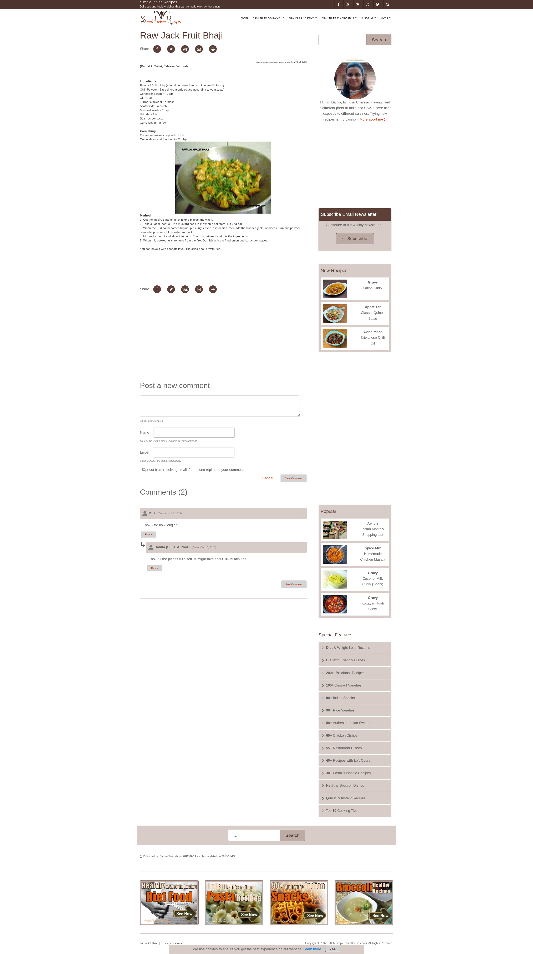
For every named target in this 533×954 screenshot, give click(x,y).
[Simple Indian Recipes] (161, 18)
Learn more (312, 949)
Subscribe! (357, 238)
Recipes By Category (269, 21)
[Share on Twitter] (171, 49)
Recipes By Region (304, 21)
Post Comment (294, 584)
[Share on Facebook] (157, 49)
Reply (148, 534)
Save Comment (293, 478)
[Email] (199, 49)
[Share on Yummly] (185, 49)
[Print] (213, 49)
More (386, 21)
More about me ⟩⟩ (373, 119)
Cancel (267, 478)
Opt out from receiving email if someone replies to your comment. (194, 470)
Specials (369, 21)
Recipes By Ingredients (339, 21)
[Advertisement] (223, 339)
